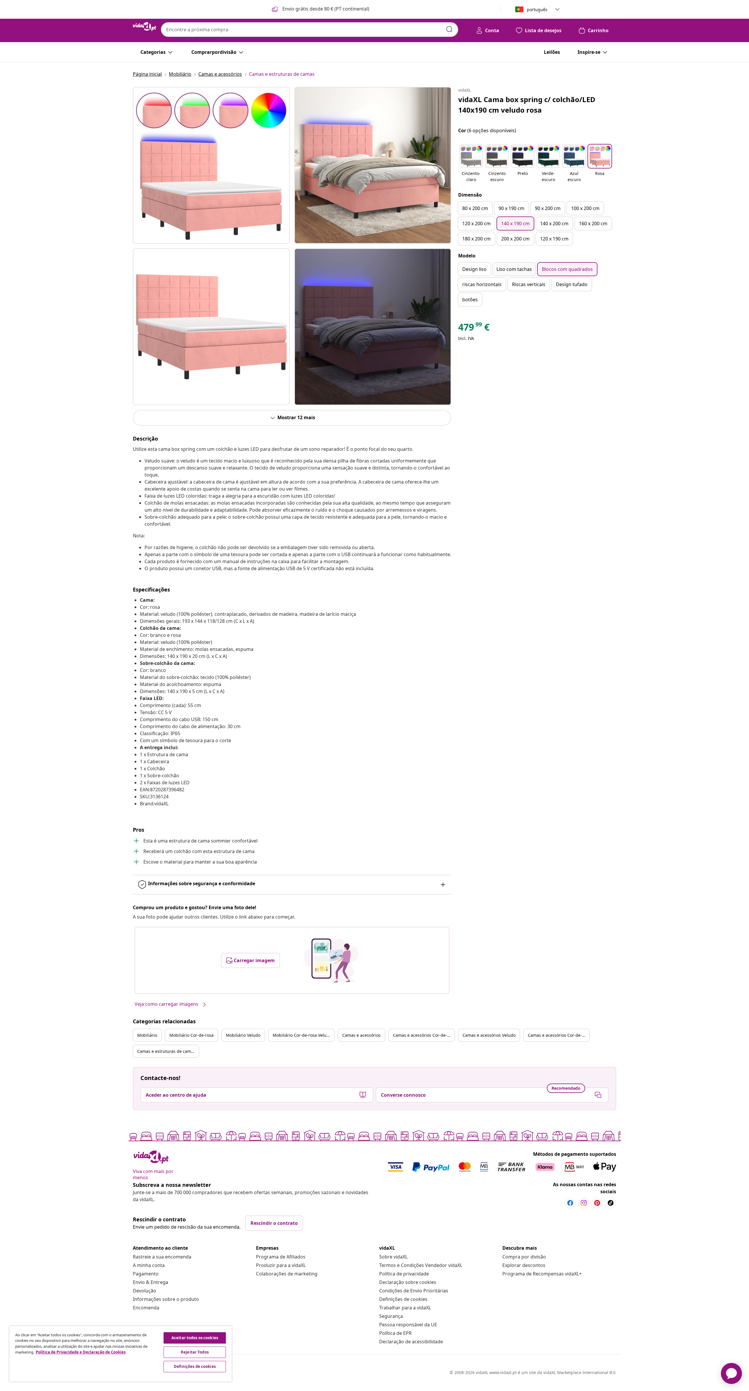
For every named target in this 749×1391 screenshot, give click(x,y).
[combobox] (309, 29)
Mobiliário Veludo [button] (243, 1035)
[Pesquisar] (449, 29)
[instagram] (584, 1203)
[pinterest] (597, 1203)
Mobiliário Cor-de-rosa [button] (191, 1035)
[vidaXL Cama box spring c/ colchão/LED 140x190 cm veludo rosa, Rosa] (211, 165)
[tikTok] (611, 1203)
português (537, 9)
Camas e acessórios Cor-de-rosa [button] (423, 1035)
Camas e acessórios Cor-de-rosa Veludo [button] (558, 1035)
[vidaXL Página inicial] (144, 26)
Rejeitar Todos (195, 1352)
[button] (320, 9)
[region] (120, 1354)
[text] (473, 328)
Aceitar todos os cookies (194, 1337)
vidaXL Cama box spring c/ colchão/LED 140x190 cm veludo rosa (526, 104)
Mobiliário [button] (147, 1035)
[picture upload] (331, 960)
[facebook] (570, 1203)
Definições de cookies (403, 1299)
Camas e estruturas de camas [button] (166, 1051)
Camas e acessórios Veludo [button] (489, 1035)
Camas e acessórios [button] (361, 1035)
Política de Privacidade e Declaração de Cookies (81, 1352)
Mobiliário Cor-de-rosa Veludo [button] (302, 1035)
